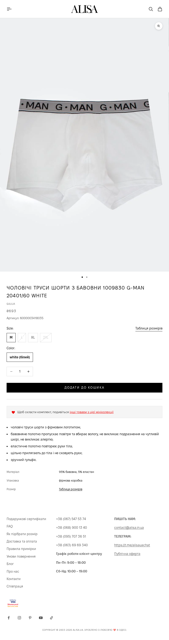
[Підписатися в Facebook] (9, 618)
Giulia (11, 303)
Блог (10, 564)
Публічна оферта (127, 554)
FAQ (10, 526)
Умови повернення (21, 556)
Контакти (14, 579)
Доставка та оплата (22, 541)
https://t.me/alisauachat (132, 545)
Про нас (13, 571)
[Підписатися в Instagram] (19, 618)
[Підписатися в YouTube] (41, 618)
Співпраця (15, 586)
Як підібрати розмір (22, 534)
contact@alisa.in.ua (129, 527)
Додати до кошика (84, 387)
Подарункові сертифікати (26, 519)
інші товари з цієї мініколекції (92, 412)
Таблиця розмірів (148, 328)
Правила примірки (21, 549)
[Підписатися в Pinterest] (30, 618)
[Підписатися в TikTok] (51, 618)
